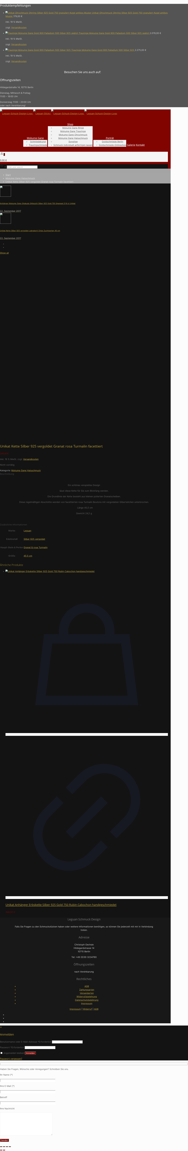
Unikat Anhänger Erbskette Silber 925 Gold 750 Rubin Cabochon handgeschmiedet (61, 905)
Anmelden (30, 1053)
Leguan (27, 530)
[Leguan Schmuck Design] (58, 113)
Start (8, 174)
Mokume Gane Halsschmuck (20, 178)
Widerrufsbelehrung (87, 996)
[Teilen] (7, 1146)
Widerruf (87, 1009)
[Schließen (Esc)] (10, 1146)
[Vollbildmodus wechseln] (4, 1146)
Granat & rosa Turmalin (35, 547)
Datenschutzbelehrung (86, 1000)
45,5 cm (28, 555)
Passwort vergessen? (11, 1058)
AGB (87, 986)
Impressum (86, 1003)
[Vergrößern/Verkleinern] (1, 1146)
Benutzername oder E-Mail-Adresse (25, 1041)
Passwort (12, 1047)
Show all (4, 253)
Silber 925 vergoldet (34, 539)
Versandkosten (19, 27)
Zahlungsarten (86, 989)
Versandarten (87, 993)
